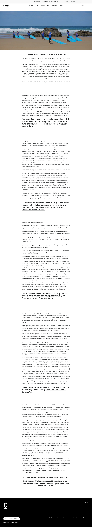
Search (50, 517)
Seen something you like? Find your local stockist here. (46, 1)
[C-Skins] (6, 6)
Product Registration (77, 517)
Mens (37, 5)
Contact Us (55, 517)
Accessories (54, 5)
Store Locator (68, 517)
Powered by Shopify (14, 522)
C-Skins (8, 522)
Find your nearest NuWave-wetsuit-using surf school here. (46, 478)
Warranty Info (86, 517)
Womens (43, 5)
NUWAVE (31, 5)
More (61, 5)
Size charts (62, 517)
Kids (48, 5)
